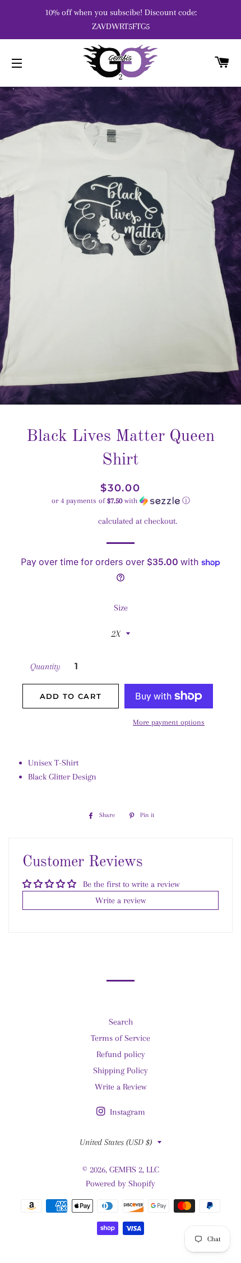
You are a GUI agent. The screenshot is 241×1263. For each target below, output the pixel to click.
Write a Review (120, 1087)
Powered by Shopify (120, 1184)
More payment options (169, 722)
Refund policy (120, 1054)
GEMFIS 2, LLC (134, 1170)
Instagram (126, 1112)
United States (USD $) (116, 1142)
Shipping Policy (120, 1070)
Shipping (80, 521)
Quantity (45, 666)
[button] (120, 501)
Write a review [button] (120, 900)
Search (121, 1022)
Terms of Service (120, 1038)
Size (121, 608)
